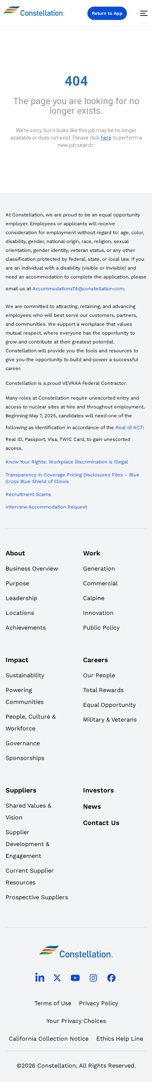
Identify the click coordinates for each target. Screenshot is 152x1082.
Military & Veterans (110, 719)
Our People (99, 675)
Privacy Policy (98, 1003)
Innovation (98, 612)
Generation (99, 568)
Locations (20, 612)
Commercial (100, 583)
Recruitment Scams (28, 494)
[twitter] (57, 979)
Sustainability (25, 675)
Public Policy (101, 627)
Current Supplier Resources (30, 876)
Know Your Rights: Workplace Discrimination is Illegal (67, 462)
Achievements (26, 627)
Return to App (107, 13)
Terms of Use (52, 1003)
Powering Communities (25, 695)
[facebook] (111, 979)
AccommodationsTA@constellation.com (78, 288)
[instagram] (93, 979)
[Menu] (142, 13)
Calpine (93, 598)
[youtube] (75, 979)
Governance (23, 743)
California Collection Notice (49, 1038)
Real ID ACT (129, 427)
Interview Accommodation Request (46, 507)
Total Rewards (103, 690)
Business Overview (32, 568)
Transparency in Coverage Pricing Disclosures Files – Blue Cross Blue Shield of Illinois (72, 478)
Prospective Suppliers (37, 897)
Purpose (17, 583)
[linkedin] (39, 979)
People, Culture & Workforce (31, 722)
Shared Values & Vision (28, 811)
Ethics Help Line (119, 1038)
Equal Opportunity (109, 704)
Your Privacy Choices (76, 1020)
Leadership (21, 598)
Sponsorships (25, 757)
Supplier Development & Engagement (27, 844)
